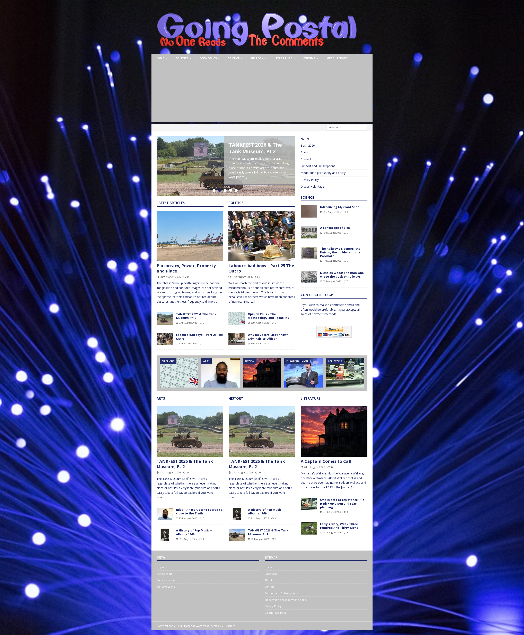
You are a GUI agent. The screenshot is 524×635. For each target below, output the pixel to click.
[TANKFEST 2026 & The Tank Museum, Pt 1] (237, 535)
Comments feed (166, 580)
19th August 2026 (332, 232)
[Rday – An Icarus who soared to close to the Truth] (220, 372)
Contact (306, 159)
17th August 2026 (332, 260)
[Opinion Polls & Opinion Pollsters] (179, 372)
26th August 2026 (260, 322)
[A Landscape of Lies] (309, 232)
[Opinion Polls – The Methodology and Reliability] (236, 318)
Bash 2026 (308, 145)
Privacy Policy (310, 180)
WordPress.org (166, 586)
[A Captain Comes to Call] (262, 372)
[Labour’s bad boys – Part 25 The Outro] (165, 339)
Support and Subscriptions (318, 166)
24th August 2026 (314, 467)
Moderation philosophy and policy (323, 173)
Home (160, 58)
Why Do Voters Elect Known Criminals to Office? (268, 336)
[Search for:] (346, 127)
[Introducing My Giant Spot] (309, 211)
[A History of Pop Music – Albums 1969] (165, 535)
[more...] (241, 177)
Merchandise (336, 58)
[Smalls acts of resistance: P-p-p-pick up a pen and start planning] (345, 372)
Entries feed (164, 574)
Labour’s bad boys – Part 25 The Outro (199, 336)
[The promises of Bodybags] (303, 372)
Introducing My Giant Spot (339, 207)
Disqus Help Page (312, 186)
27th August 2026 (188, 322)
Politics (181, 58)
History (257, 58)
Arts (161, 398)
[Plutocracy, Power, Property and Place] (190, 236)
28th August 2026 (170, 277)
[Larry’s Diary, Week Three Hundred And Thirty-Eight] (309, 528)
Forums (309, 58)
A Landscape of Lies (335, 228)
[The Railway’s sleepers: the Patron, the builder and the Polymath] (309, 253)
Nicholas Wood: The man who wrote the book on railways (342, 274)
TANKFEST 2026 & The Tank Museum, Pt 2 (255, 147)
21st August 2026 (332, 211)
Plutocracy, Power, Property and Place (186, 268)
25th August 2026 (188, 518)
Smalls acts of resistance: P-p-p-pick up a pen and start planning (343, 503)
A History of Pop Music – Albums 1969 (194, 532)
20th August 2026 (260, 538)
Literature (283, 58)
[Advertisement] (262, 93)
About (305, 152)
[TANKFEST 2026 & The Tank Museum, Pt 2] (165, 318)
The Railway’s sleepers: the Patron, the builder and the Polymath (340, 252)
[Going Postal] (256, 52)
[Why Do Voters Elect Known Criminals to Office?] (236, 339)
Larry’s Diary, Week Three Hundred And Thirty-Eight (339, 526)
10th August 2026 (332, 281)
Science (234, 58)
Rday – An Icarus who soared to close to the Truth (199, 511)
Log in (160, 567)
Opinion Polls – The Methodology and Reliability (268, 316)
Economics (208, 58)
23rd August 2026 (332, 511)
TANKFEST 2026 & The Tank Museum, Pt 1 (268, 532)
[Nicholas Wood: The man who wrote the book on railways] (309, 277)
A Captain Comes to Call (326, 461)
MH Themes (228, 626)
